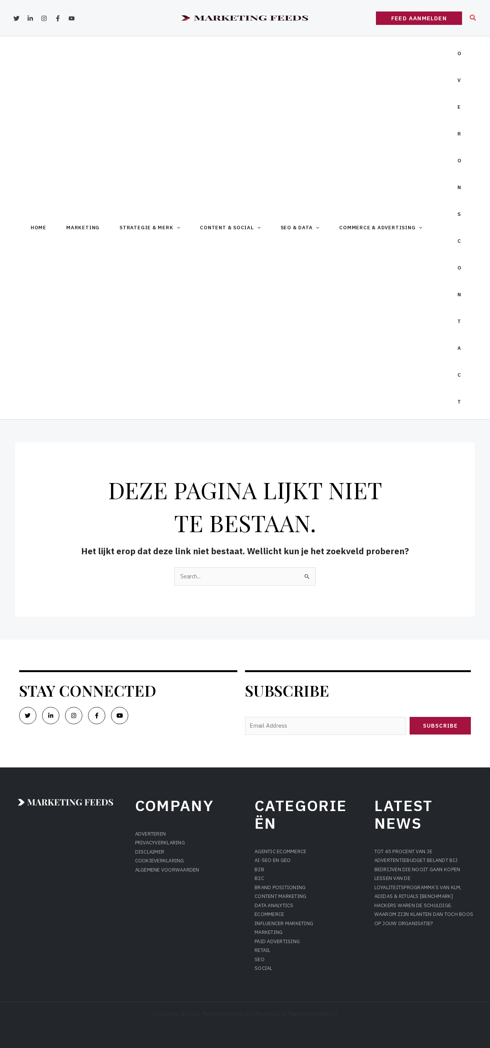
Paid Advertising (277, 941)
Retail (263, 950)
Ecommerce (269, 914)
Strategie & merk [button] (146, 227)
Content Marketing (280, 896)
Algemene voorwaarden (167, 870)
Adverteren (150, 834)
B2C (259, 878)
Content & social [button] (226, 227)
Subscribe (440, 725)
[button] (419, 18)
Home (38, 227)
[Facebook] (58, 18)
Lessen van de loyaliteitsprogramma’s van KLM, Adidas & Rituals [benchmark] (418, 887)
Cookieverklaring (159, 860)
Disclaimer (150, 852)
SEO (260, 959)
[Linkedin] (30, 18)
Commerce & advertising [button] (377, 227)
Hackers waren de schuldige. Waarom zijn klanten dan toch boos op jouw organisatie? (424, 914)
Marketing (83, 227)
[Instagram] (44, 18)
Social (264, 968)
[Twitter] (16, 18)
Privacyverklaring (160, 842)
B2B (259, 869)
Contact (459, 321)
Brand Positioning (280, 887)
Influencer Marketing (284, 923)
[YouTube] (72, 18)
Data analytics (274, 905)
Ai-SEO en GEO (273, 860)
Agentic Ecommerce (280, 851)
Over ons (459, 133)
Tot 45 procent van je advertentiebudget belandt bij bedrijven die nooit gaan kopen (417, 860)
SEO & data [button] (297, 227)
